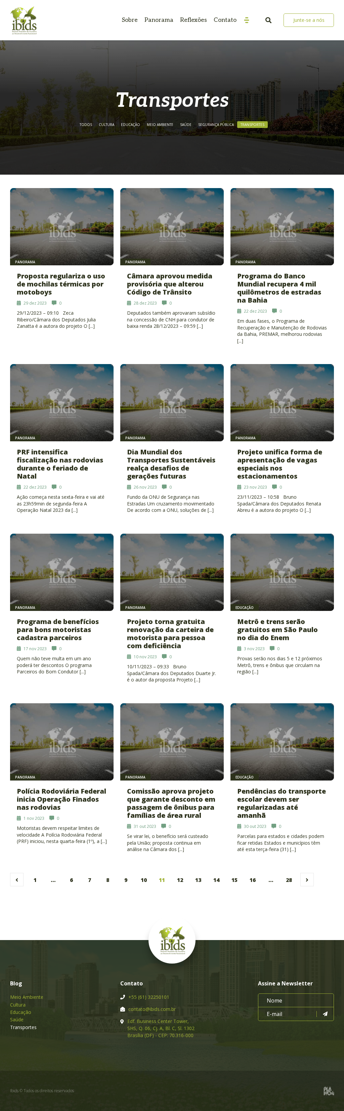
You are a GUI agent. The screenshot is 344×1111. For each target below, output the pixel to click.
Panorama (158, 20)
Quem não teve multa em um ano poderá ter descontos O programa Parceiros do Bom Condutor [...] (54, 665)
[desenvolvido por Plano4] (329, 1091)
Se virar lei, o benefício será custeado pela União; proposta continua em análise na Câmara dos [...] (167, 842)
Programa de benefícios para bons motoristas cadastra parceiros (58, 629)
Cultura (106, 124)
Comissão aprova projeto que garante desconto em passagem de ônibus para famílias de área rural (171, 803)
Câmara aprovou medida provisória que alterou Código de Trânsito (169, 284)
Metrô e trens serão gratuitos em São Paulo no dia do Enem (277, 629)
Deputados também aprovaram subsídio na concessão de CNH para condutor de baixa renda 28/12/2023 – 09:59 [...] (171, 319)
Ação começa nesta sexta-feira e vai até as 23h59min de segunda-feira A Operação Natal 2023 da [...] (60, 503)
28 (289, 880)
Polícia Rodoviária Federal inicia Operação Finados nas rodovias (61, 799)
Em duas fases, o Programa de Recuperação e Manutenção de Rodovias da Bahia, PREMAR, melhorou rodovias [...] (282, 331)
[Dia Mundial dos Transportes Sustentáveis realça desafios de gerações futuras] (172, 402)
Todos (86, 124)
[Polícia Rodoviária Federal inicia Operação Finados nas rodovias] (62, 742)
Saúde (185, 124)
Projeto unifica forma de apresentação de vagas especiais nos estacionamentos (279, 464)
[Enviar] (325, 1014)
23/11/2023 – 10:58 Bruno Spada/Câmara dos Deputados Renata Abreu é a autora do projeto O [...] (279, 503)
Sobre (130, 20)
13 (198, 880)
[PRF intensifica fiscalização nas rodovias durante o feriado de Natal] (62, 402)
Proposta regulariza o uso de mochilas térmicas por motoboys (61, 284)
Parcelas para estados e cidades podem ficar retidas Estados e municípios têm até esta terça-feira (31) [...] (280, 842)
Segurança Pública (216, 124)
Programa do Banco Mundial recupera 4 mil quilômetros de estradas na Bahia (279, 288)
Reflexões (193, 20)
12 (180, 880)
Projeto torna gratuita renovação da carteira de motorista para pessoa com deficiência (170, 633)
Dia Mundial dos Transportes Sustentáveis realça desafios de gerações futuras (171, 464)
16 (253, 880)
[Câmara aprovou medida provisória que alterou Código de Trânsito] (172, 226)
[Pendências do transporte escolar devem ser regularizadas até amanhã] (282, 742)
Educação (130, 124)
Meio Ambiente (160, 124)
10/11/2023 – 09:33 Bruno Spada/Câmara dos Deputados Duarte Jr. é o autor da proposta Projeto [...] (171, 673)
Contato (225, 20)
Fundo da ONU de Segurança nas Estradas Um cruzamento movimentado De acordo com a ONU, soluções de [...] (170, 503)
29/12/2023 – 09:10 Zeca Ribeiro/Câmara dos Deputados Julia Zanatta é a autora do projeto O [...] (56, 319)
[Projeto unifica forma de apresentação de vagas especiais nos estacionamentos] (282, 402)
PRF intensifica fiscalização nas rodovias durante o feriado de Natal (60, 464)
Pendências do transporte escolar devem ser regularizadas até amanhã (281, 803)
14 (216, 880)
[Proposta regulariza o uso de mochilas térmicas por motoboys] (62, 226)
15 (234, 880)
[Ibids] (23, 20)
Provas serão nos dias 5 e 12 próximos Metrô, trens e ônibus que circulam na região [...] (279, 665)
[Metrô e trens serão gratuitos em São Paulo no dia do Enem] (282, 572)
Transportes (252, 124)
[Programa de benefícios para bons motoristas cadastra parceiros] (62, 572)
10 (144, 880)
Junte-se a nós (309, 20)
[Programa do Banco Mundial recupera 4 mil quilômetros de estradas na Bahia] (282, 226)
